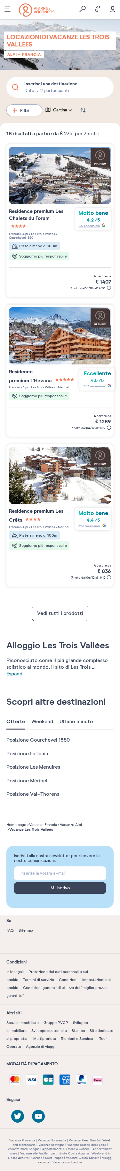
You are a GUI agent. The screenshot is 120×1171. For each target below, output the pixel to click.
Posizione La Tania (27, 754)
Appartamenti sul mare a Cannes (66, 1149)
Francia (31, 54)
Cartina (60, 110)
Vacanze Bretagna (51, 1145)
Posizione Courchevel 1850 (38, 740)
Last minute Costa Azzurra (70, 1153)
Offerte (15, 721)
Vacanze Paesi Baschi (84, 1140)
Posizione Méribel (26, 781)
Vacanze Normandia (52, 1140)
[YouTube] (38, 1116)
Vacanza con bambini (67, 1162)
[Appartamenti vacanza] (36, 10)
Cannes (36, 1158)
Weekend (42, 721)
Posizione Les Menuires (33, 767)
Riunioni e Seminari (77, 1038)
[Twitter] (17, 1116)
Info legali (15, 972)
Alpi (12, 54)
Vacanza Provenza (22, 1140)
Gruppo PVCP (56, 1022)
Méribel (63, 387)
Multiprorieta (44, 1038)
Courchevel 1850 (21, 238)
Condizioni (68, 979)
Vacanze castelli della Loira (86, 1145)
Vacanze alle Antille (34, 1153)
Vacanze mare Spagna (23, 1149)
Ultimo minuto (76, 721)
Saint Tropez (54, 1158)
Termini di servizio (38, 979)
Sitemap (26, 930)
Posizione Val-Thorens (32, 794)
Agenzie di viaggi (40, 1046)
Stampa (78, 1030)
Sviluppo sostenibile (49, 1030)
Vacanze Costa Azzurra (82, 1158)
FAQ (10, 930)
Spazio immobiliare (22, 1022)
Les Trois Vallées (42, 234)
